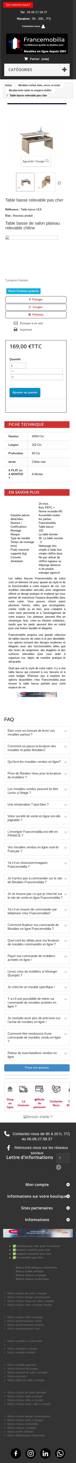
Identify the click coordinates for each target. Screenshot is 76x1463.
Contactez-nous (31, 26)
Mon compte (37, 1184)
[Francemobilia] (37, 43)
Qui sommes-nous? (18, 4)
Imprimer (26, 329)
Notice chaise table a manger (25, 1400)
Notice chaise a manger (31, 1275)
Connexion (53, 26)
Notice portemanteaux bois (23, 1328)
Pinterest (37, 314)
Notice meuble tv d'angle (22, 1348)
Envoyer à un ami (31, 323)
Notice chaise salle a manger (25, 1396)
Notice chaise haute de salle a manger (30, 1301)
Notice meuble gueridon (21, 1364)
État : (8, 215)
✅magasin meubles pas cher (32, 1253)
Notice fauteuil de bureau (22, 1368)
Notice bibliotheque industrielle (26, 1435)
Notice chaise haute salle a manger (28, 1404)
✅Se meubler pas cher (28, 1257)
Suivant (59, 183)
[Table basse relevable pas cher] (25, 182)
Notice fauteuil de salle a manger (27, 1372)
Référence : (12, 209)
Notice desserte (17, 1376)
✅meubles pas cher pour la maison (36, 1246)
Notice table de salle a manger (26, 1380)
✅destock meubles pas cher (31, 1250)
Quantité (15, 359)
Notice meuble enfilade (21, 1352)
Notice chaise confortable (32, 1279)
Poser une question (37, 1067)
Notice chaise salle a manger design (29, 1304)
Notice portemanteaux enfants (25, 1324)
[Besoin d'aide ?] (38, 1116)
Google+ (37, 307)
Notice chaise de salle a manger (27, 1293)
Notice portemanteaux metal (24, 1321)
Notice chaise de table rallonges (26, 1392)
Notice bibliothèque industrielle (36, 1267)
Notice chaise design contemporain (28, 1297)
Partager (36, 299)
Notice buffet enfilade (29, 1271)
